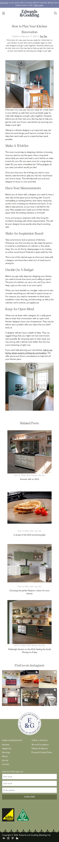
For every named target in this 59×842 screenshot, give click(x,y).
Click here (4, 2)
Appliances (6, 748)
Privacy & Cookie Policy (41, 752)
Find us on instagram (29, 665)
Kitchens (5, 744)
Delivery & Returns (39, 748)
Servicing (6, 752)
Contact (5, 764)
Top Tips (43, 36)
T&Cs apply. (38, 5)
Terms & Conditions (40, 744)
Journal (5, 760)
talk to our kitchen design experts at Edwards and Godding (29, 351)
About (5, 756)
